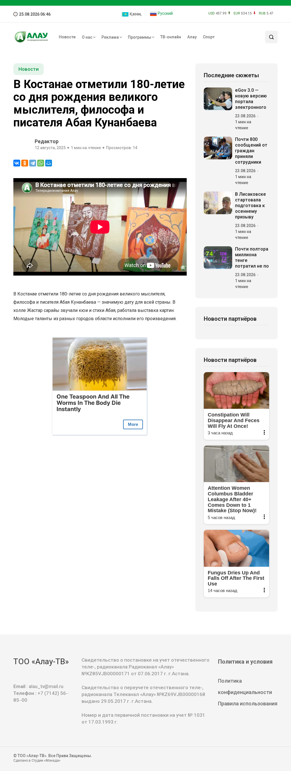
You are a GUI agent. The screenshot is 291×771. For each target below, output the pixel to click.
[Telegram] (32, 163)
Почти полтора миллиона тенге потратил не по (252, 257)
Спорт (209, 37)
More (133, 424)
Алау (192, 37)
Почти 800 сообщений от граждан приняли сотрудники (251, 151)
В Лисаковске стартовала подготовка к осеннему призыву (250, 205)
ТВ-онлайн (170, 37)
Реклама (110, 37)
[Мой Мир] (48, 163)
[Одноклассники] (24, 163)
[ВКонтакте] (16, 163)
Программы (139, 37)
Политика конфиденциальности (245, 686)
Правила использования (247, 704)
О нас (87, 37)
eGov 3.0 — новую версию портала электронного (251, 98)
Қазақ (135, 14)
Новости (67, 37)
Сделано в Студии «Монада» (37, 760)
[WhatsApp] (40, 163)
